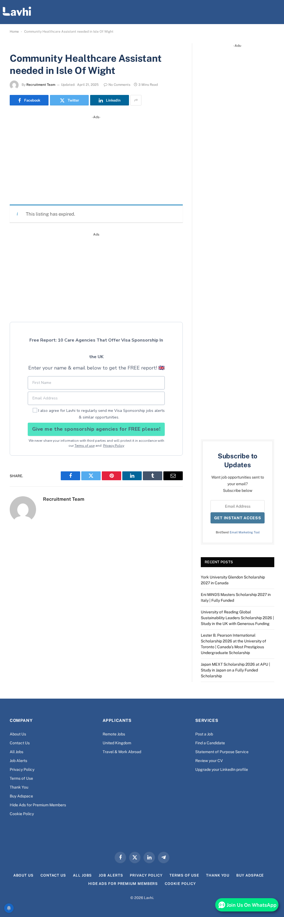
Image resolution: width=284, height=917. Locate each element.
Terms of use (85, 445)
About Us (18, 734)
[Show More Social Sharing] (135, 100)
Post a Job (204, 734)
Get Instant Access (237, 518)
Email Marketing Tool (245, 532)
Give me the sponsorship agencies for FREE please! (96, 429)
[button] (276, 12)
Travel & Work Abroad (122, 752)
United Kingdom (117, 743)
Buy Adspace (21, 796)
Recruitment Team (40, 85)
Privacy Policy (113, 445)
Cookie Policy (22, 814)
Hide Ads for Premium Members (38, 805)
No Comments (119, 85)
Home (14, 31)
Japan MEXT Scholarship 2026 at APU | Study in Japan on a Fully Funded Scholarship (235, 670)
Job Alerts (18, 760)
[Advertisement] (96, 159)
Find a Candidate (210, 743)
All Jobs (16, 752)
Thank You (19, 787)
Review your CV (209, 760)
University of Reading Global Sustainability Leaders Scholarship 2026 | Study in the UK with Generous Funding (237, 618)
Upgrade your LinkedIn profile (221, 769)
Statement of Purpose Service (221, 752)
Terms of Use (21, 778)
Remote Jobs (114, 734)
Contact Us (20, 743)
